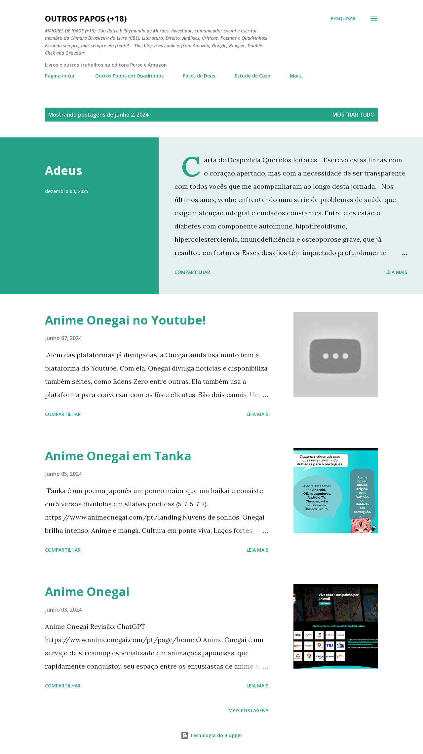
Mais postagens (248, 710)
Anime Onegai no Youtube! (125, 320)
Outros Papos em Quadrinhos (129, 76)
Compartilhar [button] (192, 272)
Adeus (63, 170)
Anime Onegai (87, 591)
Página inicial (60, 76)
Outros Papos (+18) (86, 18)
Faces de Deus (199, 76)
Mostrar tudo (353, 114)
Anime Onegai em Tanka (118, 456)
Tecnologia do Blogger (215, 735)
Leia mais (396, 272)
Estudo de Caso (252, 76)
